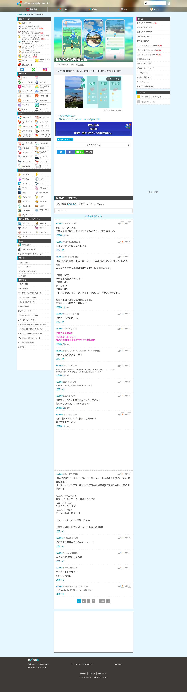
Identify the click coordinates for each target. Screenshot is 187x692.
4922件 (81, 64)
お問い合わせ (102, 673)
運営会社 (92, 673)
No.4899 (59, 414)
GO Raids (118, 664)
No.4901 (59, 538)
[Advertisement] (93, 176)
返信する (60, 250)
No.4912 (59, 350)
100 (102, 600)
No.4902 (59, 474)
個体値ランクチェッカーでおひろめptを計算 (79, 119)
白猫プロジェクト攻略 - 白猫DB (38, 664)
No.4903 (59, 328)
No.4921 (59, 223)
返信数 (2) (60, 407)
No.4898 (59, 568)
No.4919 (59, 242)
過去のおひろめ (93, 144)
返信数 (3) (60, 344)
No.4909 (59, 382)
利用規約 (83, 673)
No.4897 (59, 586)
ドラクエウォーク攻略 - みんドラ (82, 664)
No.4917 (59, 314)
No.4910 (59, 365)
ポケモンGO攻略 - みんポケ (37, 3)
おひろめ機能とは (67, 115)
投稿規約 (72, 204)
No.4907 (59, 396)
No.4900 (59, 553)
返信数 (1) (60, 235)
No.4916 (59, 257)
